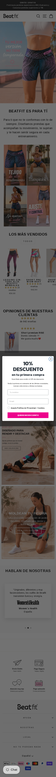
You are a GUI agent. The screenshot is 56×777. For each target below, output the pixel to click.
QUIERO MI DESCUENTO (28, 415)
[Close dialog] (51, 359)
